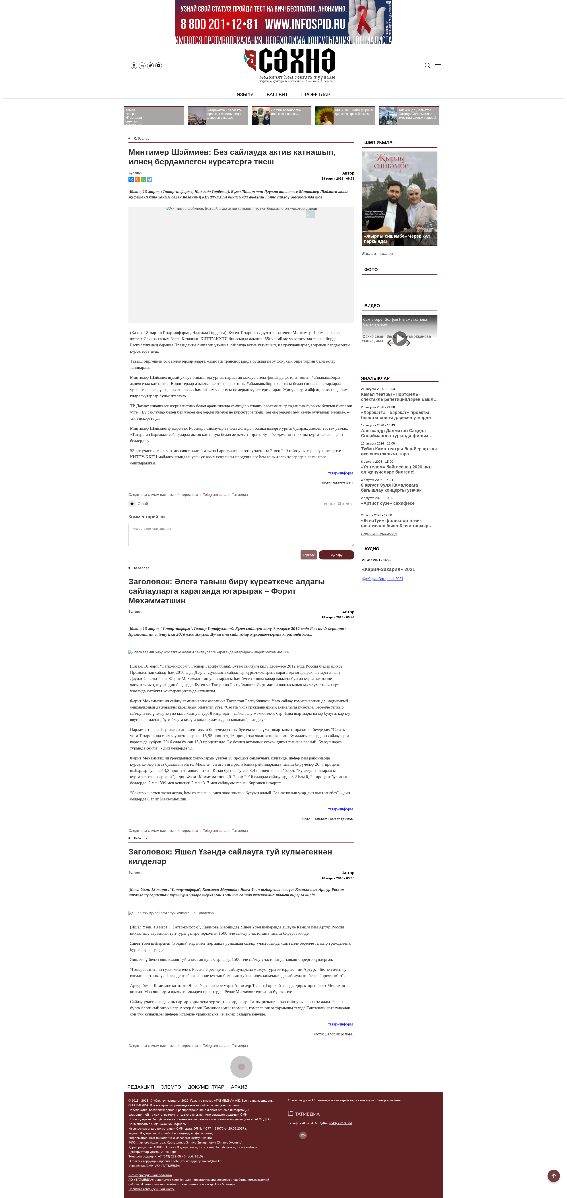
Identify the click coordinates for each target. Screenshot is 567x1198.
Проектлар (315, 94)
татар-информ (340, 473)
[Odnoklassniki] (134, 65)
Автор (348, 173)
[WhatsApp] (143, 179)
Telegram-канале (216, 495)
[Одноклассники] (137, 179)
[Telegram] (149, 179)
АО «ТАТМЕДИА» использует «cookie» (156, 1179)
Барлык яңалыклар (379, 534)
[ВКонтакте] (131, 179)
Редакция (140, 1087)
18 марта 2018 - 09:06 (338, 878)
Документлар (206, 1087)
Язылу (245, 94)
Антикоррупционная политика (150, 1175)
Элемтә (171, 1087)
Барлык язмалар (377, 253)
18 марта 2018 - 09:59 (338, 178)
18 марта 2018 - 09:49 (338, 617)
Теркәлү (309, 555)
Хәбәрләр (142, 138)
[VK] (142, 65)
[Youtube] (158, 65)
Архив (239, 1087)
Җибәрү (336, 555)
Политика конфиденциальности (151, 1189)
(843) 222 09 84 (340, 1123)
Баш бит (277, 94)
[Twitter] (150, 65)
